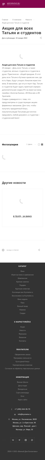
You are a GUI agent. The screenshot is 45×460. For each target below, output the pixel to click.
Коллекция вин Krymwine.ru (22, 292)
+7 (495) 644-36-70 (22, 409)
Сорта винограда (22, 393)
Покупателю (22, 349)
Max (32, 440)
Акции (22, 327)
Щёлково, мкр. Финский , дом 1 (24, 426)
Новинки (22, 310)
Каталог (22, 266)
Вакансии (22, 337)
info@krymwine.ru (24, 414)
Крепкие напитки (22, 282)
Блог (22, 396)
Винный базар (22, 306)
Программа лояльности (22, 358)
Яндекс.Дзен (25, 440)
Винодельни (22, 389)
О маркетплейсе (22, 322)
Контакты (22, 341)
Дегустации (22, 386)
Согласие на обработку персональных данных (22, 368)
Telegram (19, 440)
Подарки (22, 285)
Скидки (22, 313)
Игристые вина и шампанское (22, 275)
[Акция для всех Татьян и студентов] (22, 56)
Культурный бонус (23, 361)
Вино (22, 271)
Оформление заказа (22, 354)
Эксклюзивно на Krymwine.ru (22, 296)
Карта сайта (22, 400)
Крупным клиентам (22, 289)
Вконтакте (13, 440)
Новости (22, 330)
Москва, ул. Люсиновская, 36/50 (24, 419)
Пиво (22, 303)
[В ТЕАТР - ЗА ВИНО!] (22, 201)
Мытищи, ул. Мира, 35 (24, 429)
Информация (22, 377)
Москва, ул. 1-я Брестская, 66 (24, 423)
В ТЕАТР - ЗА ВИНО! (22, 216)
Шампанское (22, 278)
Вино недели (22, 299)
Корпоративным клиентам (22, 365)
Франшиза (22, 334)
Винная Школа (22, 382)
